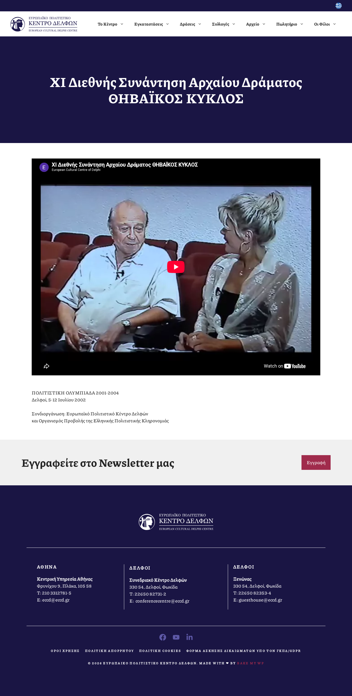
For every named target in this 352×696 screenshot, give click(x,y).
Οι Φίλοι (322, 24)
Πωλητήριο (286, 24)
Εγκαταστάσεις (148, 24)
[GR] (339, 7)
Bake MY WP (250, 663)
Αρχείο (252, 24)
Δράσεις (187, 24)
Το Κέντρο (107, 24)
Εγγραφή (316, 462)
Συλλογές (220, 24)
